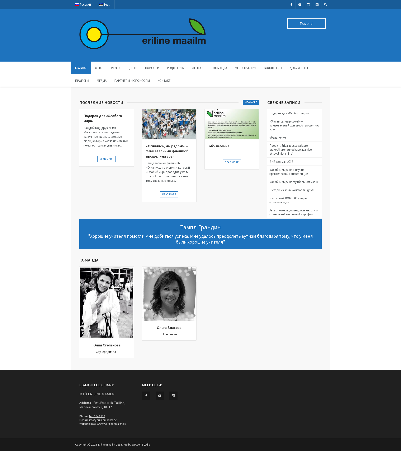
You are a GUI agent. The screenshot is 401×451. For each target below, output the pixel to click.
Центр (132, 68)
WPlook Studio (141, 444)
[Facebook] (291, 4)
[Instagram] (308, 4)
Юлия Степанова (107, 345)
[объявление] (232, 124)
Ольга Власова (169, 327)
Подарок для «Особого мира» (289, 113)
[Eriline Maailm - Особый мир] (143, 51)
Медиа (102, 81)
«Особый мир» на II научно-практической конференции (288, 172)
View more (251, 102)
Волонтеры (273, 68)
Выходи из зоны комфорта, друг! (291, 190)
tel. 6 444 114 (97, 416)
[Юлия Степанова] (106, 303)
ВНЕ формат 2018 (281, 162)
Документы (299, 68)
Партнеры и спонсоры (132, 81)
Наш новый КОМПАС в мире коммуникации (288, 200)
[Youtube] (300, 4)
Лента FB (199, 68)
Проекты (82, 81)
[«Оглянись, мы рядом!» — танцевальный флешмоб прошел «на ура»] (169, 124)
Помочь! (306, 23)
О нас (99, 68)
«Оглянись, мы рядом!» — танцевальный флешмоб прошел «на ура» (167, 151)
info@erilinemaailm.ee (103, 420)
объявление (219, 146)
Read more (106, 159)
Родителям (175, 68)
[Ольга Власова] (169, 294)
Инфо (115, 68)
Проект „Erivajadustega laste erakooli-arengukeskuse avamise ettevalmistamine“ (290, 149)
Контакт (164, 81)
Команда (220, 68)
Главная (81, 68)
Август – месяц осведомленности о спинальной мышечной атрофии (293, 212)
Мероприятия (245, 68)
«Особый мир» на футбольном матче (294, 182)
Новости (152, 68)
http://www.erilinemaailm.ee (108, 424)
